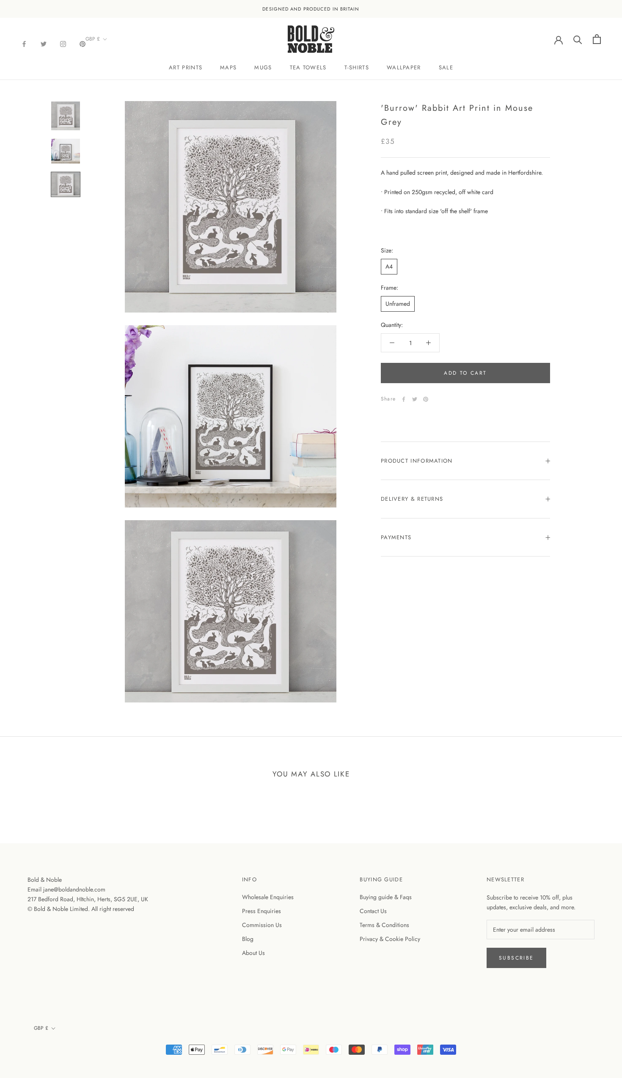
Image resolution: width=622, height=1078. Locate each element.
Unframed (397, 303)
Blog (247, 939)
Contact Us (373, 911)
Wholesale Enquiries (268, 897)
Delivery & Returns (412, 499)
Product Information (417, 461)
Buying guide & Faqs (386, 897)
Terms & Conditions (384, 925)
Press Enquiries (261, 911)
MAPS (228, 67)
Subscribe (516, 958)
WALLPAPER (404, 67)
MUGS (263, 67)
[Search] (577, 39)
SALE (446, 67)
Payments (396, 537)
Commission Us (262, 925)
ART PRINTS (185, 67)
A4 (389, 266)
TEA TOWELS (308, 67)
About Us (253, 953)
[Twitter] (44, 43)
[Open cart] (597, 39)
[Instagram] (63, 43)
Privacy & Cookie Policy (390, 939)
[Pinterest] (82, 43)
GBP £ (92, 39)
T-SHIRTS (356, 67)
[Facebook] (24, 43)
